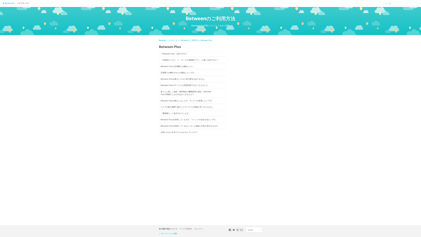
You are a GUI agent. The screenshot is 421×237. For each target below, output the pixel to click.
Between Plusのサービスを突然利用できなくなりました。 (185, 85)
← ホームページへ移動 (168, 233)
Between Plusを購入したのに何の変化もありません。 (183, 79)
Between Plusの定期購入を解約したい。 (178, 66)
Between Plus (206, 40)
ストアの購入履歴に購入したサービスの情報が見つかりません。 (188, 107)
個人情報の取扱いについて (168, 229)
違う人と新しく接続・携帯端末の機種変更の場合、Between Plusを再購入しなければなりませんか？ (186, 93)
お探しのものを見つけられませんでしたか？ (179, 132)
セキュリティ (198, 229)
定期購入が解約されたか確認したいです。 (178, 73)
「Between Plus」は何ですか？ (174, 54)
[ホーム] (16, 4)
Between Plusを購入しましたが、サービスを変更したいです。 (187, 101)
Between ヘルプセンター (169, 40)
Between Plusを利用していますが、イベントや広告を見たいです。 (189, 119)
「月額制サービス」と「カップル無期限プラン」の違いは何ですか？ (189, 60)
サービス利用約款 (186, 229)
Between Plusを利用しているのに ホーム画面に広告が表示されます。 (190, 126)
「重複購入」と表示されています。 (175, 113)
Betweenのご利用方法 (190, 40)
